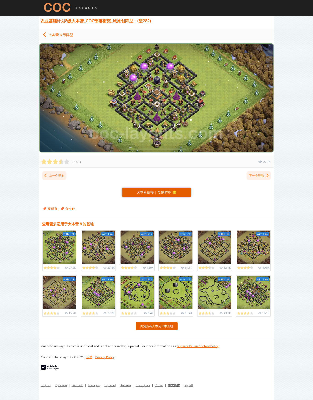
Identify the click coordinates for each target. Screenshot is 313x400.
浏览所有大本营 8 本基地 (156, 326)
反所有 (52, 208)
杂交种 (70, 208)
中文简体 (174, 385)
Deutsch (77, 385)
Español (110, 385)
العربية (189, 385)
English (46, 385)
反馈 (89, 357)
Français (94, 385)
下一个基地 (256, 175)
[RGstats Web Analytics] (50, 368)
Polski (159, 385)
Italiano (126, 385)
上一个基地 (56, 175)
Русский (61, 385)
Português (143, 385)
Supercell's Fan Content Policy (197, 346)
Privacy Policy (104, 357)
